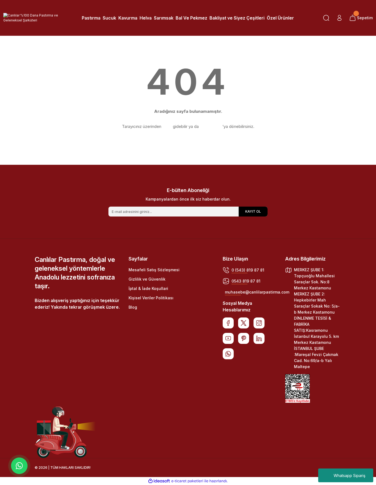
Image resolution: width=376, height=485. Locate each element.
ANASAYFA (210, 126)
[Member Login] (339, 18)
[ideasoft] (159, 481)
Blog (133, 307)
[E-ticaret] (187, 481)
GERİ (167, 126)
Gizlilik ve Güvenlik (147, 279)
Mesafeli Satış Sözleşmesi (154, 269)
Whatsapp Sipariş (349, 475)
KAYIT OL (253, 211)
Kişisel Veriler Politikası (151, 297)
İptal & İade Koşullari (148, 288)
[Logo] (31, 18)
